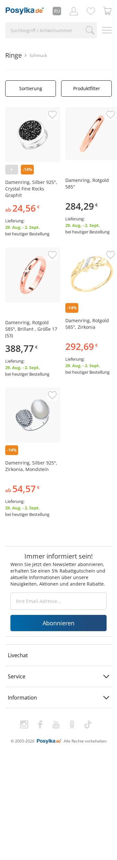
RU (57, 11)
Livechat (18, 655)
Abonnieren (58, 623)
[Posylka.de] (24, 11)
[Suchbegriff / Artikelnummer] (90, 30)
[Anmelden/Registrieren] (73, 11)
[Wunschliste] (90, 11)
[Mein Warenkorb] (107, 11)
